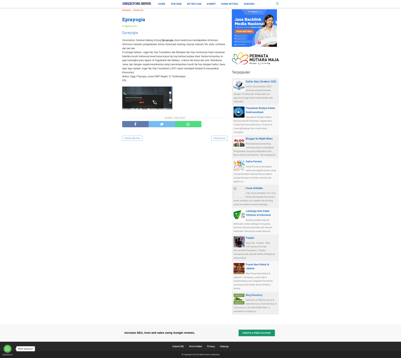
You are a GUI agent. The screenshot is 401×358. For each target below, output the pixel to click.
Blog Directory (254, 295)
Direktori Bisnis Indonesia (208, 354)
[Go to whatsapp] (7, 349)
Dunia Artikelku (254, 188)
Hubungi (224, 346)
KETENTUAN (194, 4)
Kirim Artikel (195, 346)
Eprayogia (130, 33)
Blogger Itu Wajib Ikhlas (259, 138)
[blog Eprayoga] (147, 99)
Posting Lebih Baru (132, 138)
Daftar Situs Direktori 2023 (261, 81)
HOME (161, 4)
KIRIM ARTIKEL (229, 4)
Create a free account (256, 333)
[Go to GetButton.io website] (8, 355)
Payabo (250, 237)
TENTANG (176, 4)
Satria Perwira (254, 161)
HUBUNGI (249, 4)
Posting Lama (219, 138)
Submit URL (178, 346)
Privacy (211, 346)
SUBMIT (211, 4)
